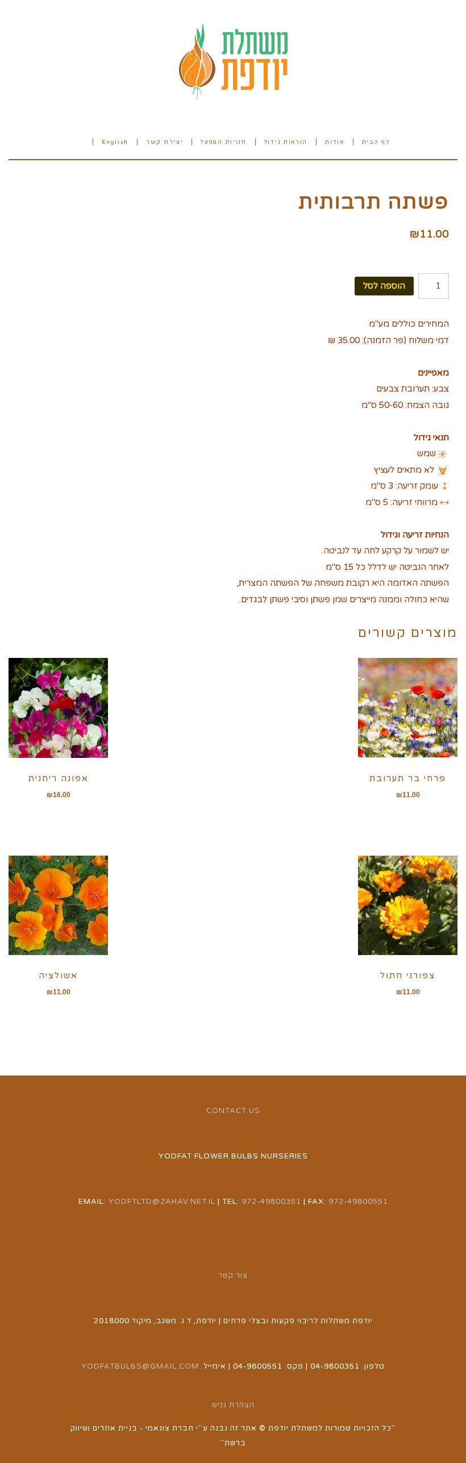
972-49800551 (358, 1201)
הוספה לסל (384, 286)
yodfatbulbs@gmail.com (140, 1366)
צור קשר (233, 1275)
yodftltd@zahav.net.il (162, 1201)
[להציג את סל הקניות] (80, 141)
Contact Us (233, 1110)
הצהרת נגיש (233, 1405)
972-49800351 (271, 1201)
